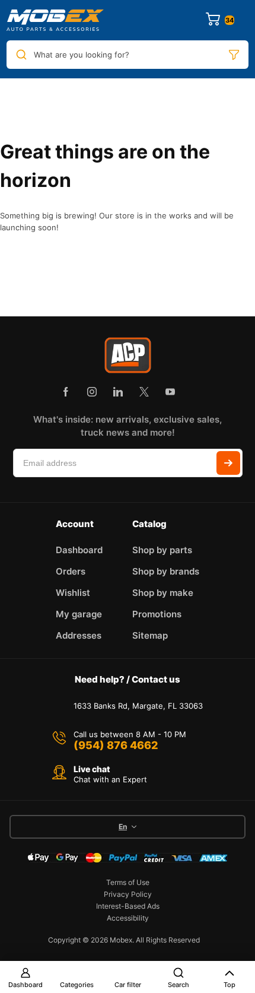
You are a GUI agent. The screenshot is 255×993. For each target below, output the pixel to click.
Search (178, 985)
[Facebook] (66, 392)
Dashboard (25, 985)
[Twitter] (144, 392)
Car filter (127, 985)
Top (229, 985)
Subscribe (228, 463)
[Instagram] (92, 392)
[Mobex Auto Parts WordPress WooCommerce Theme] (55, 20)
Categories (77, 985)
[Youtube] (170, 392)
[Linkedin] (118, 392)
